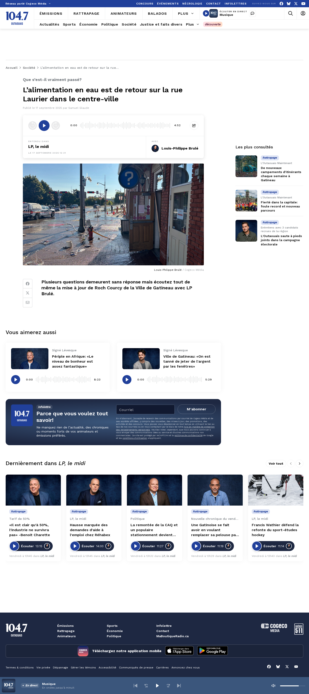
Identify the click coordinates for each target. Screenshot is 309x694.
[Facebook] (281, 4)
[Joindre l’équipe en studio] (252, 13)
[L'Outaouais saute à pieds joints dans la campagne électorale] (246, 231)
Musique (226, 15)
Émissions (65, 625)
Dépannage (60, 667)
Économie (115, 631)
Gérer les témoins (83, 667)
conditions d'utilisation (135, 438)
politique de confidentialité (188, 435)
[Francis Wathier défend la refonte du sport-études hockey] (275, 490)
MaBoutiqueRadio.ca (172, 636)
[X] (296, 4)
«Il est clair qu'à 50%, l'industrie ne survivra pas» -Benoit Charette (29, 530)
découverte (213, 24)
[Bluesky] (288, 4)
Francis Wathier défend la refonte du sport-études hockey (275, 530)
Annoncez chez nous (185, 667)
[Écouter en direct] (206, 13)
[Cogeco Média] (274, 631)
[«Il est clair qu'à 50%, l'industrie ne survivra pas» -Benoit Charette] (33, 490)
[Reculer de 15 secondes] (32, 125)
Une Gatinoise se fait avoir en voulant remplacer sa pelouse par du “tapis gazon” (214, 530)
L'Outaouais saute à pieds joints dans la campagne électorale (281, 240)
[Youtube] (303, 4)
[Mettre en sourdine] (273, 685)
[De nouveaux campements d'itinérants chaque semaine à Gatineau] (246, 166)
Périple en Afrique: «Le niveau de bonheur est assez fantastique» (72, 361)
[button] (135, 685)
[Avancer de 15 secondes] (55, 125)
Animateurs (66, 636)
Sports (112, 625)
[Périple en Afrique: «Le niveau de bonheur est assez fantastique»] (29, 358)
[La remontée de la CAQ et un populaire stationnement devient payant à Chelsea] (154, 490)
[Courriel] (27, 302)
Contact (162, 631)
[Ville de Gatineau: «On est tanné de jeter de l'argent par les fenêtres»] (141, 358)
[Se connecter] (303, 13)
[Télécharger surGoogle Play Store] (212, 651)
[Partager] (194, 125)
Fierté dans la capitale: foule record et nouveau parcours (280, 206)
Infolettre (164, 625)
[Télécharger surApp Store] (179, 651)
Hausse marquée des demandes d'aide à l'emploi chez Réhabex (90, 530)
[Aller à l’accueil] (17, 18)
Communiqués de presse (136, 667)
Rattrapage (66, 631)
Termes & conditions (20, 667)
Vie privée (43, 667)
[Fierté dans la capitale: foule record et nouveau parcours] (246, 201)
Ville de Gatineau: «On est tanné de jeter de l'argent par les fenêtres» (187, 361)
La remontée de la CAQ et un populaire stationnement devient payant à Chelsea (154, 530)
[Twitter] (27, 293)
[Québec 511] (298, 633)
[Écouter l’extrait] (44, 125)
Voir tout (276, 463)
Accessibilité (107, 667)
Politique (114, 636)
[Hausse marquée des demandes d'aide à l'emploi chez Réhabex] (93, 490)
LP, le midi (38, 146)
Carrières (162, 667)
